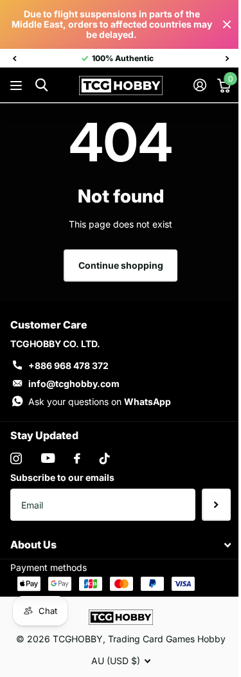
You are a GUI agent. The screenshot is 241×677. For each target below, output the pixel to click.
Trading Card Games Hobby (167, 638)
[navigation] (14, 58)
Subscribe (216, 505)
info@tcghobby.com (74, 383)
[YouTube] (48, 458)
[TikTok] (105, 458)
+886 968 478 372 (68, 365)
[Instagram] (16, 458)
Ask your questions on (99, 401)
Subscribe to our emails (62, 477)
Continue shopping (120, 265)
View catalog (17, 85)
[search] (41, 85)
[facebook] (77, 458)
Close (227, 24)
